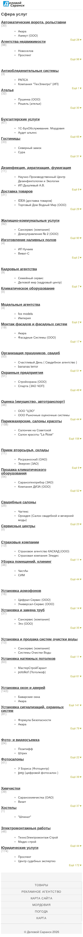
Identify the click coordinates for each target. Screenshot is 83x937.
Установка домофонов (21, 590)
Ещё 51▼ (76, 370)
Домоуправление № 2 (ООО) (38, 233)
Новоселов (25, 51)
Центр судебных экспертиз (36, 861)
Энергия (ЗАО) (28, 463)
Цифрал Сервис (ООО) (34, 599)
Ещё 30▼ (76, 107)
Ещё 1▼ (77, 88)
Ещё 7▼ (77, 286)
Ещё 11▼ (76, 559)
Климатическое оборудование (27, 288)
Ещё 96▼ (76, 59)
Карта (41, 918)
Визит (22, 801)
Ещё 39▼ (76, 776)
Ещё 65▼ (76, 136)
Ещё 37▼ (76, 805)
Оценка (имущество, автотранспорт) (33, 401)
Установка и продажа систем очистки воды (39, 638)
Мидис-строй (27, 841)
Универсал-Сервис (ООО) (36, 604)
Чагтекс (23, 511)
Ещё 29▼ (76, 209)
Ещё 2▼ (77, 257)
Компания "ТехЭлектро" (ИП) (38, 84)
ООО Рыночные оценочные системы (44, 415)
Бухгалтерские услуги (20, 118)
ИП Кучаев (25, 249)
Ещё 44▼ (76, 419)
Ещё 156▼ (75, 438)
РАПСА (23, 79)
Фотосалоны (12, 758)
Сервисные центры (18, 525)
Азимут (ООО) (28, 35)
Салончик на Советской (34, 430)
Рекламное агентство (41, 891)
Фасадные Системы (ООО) (37, 337)
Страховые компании (20, 541)
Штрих (22, 753)
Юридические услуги (19, 847)
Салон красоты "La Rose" (35, 434)
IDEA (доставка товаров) (35, 200)
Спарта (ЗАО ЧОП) (31, 386)
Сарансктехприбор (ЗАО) (35, 482)
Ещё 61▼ (76, 676)
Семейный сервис (30, 278)
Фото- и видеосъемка (20, 739)
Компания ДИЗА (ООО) (34, 486)
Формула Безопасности (34, 720)
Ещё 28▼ (76, 39)
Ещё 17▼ (76, 341)
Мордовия (41, 905)
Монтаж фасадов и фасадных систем (34, 323)
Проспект (24, 55)
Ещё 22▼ (76, 757)
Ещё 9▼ (77, 189)
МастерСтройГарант (32, 668)
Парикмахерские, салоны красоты (31, 420)
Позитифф (25, 749)
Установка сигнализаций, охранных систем (32, 708)
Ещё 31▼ (76, 156)
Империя (24, 318)
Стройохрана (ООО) (32, 381)
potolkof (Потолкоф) (32, 672)
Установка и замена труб (23, 609)
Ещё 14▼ (76, 608)
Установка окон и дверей (23, 687)
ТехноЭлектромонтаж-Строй (38, 837)
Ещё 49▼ (76, 390)
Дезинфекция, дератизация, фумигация (36, 167)
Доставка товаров (17, 191)
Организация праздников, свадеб (30, 352)
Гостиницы (10, 138)
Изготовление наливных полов (28, 239)
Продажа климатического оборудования (23, 471)
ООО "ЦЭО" (26, 411)
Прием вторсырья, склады (25, 449)
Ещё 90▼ (76, 238)
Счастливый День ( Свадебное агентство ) (47, 362)
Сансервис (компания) (34, 229)
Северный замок (29, 148)
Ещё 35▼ (76, 627)
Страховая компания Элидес (38, 555)
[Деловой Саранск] (13, 5)
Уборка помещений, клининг (26, 561)
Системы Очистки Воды (34, 652)
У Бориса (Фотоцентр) (33, 768)
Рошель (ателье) (29, 103)
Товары (41, 885)
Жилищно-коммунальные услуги (30, 220)
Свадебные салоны (18, 501)
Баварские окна (29, 696)
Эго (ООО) (25, 623)
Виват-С (23, 253)
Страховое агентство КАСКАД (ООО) (43, 551)
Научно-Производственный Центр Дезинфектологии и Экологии (41, 178)
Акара (22, 31)
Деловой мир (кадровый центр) (40, 282)
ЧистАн (23, 570)
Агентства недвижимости (23, 41)
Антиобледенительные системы (30, 70)
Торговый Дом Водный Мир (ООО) (42, 205)
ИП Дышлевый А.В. (31, 185)
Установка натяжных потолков (28, 658)
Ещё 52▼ (76, 490)
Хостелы (9, 807)
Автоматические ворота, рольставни (33, 21)
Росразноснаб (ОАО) (32, 459)
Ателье (7, 89)
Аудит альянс (27, 132)
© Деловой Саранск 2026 (41, 932)
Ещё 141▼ (75, 705)
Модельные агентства (20, 304)
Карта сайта (41, 898)
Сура (21, 152)
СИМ (21, 575)
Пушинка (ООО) (29, 99)
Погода (41, 911)
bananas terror (28, 366)
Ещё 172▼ (75, 865)
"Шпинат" (24, 816)
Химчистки (10, 788)
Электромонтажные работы (26, 827)
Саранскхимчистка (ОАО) (36, 797)
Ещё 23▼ (76, 524)
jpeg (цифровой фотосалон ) (38, 772)
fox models (25, 313)
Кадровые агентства (19, 268)
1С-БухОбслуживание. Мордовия (41, 128)
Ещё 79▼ (76, 728)
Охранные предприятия (22, 372)
